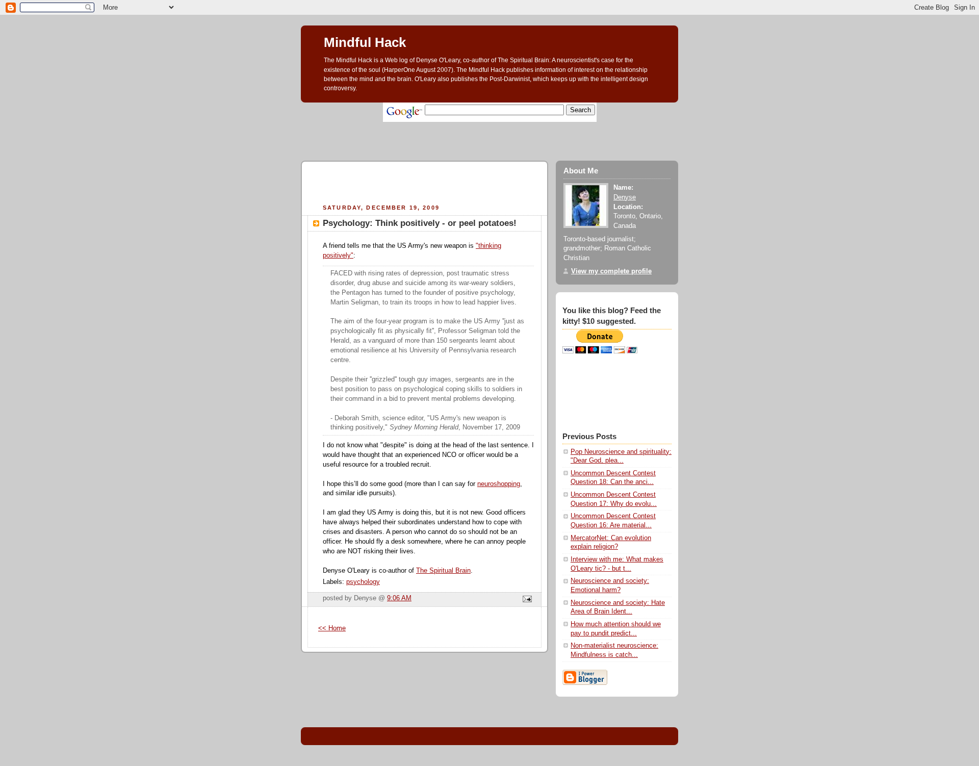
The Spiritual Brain (443, 570)
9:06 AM (399, 598)
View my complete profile (611, 271)
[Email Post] (526, 599)
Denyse (624, 197)
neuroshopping (498, 484)
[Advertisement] (486, 126)
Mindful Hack (365, 42)
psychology (363, 581)
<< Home (332, 628)
